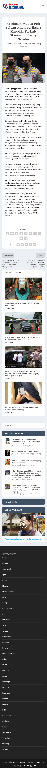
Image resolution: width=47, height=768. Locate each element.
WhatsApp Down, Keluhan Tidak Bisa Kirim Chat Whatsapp (21, 409)
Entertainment (8, 591)
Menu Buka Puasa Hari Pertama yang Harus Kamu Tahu (26, 462)
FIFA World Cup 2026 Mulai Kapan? (25, 451)
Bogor (4, 558)
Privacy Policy (16, 765)
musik (4, 665)
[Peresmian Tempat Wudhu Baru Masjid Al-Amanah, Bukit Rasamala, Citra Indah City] (7, 441)
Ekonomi (5, 586)
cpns (4, 575)
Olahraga (38, 454)
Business (5, 563)
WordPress (40, 762)
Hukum (5, 614)
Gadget (5, 603)
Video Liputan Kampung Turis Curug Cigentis (23, 539)
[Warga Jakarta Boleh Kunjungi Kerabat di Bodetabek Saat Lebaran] (23, 323)
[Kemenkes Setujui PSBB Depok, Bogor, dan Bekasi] (23, 289)
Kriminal (5, 642)
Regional (5, 721)
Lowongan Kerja (8, 653)
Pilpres (5, 704)
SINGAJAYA (30, 494)
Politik (4, 710)
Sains (4, 727)
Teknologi (6, 738)
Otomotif (6, 687)
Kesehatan (6, 636)
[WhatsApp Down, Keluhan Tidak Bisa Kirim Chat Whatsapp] (23, 393)
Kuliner (5, 648)
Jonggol (31, 446)
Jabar (4, 625)
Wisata (5, 749)
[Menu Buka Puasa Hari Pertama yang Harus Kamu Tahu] (7, 462)
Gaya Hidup (7, 608)
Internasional (25, 454)
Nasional (32, 43)
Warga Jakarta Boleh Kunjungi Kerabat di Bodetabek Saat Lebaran (22, 339)
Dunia (4, 580)
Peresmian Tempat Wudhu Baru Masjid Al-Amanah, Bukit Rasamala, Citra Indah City (26, 441)
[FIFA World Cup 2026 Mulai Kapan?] (7, 453)
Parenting (6, 693)
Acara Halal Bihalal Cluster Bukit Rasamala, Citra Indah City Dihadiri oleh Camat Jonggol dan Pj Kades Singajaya (26, 488)
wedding (5, 744)
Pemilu (5, 699)
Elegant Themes (18, 762)
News (4, 676)
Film (4, 597)
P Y (15, 43)
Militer (5, 659)
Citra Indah (24, 446)
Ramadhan (31, 465)
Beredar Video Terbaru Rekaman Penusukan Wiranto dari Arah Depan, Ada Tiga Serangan (22, 374)
